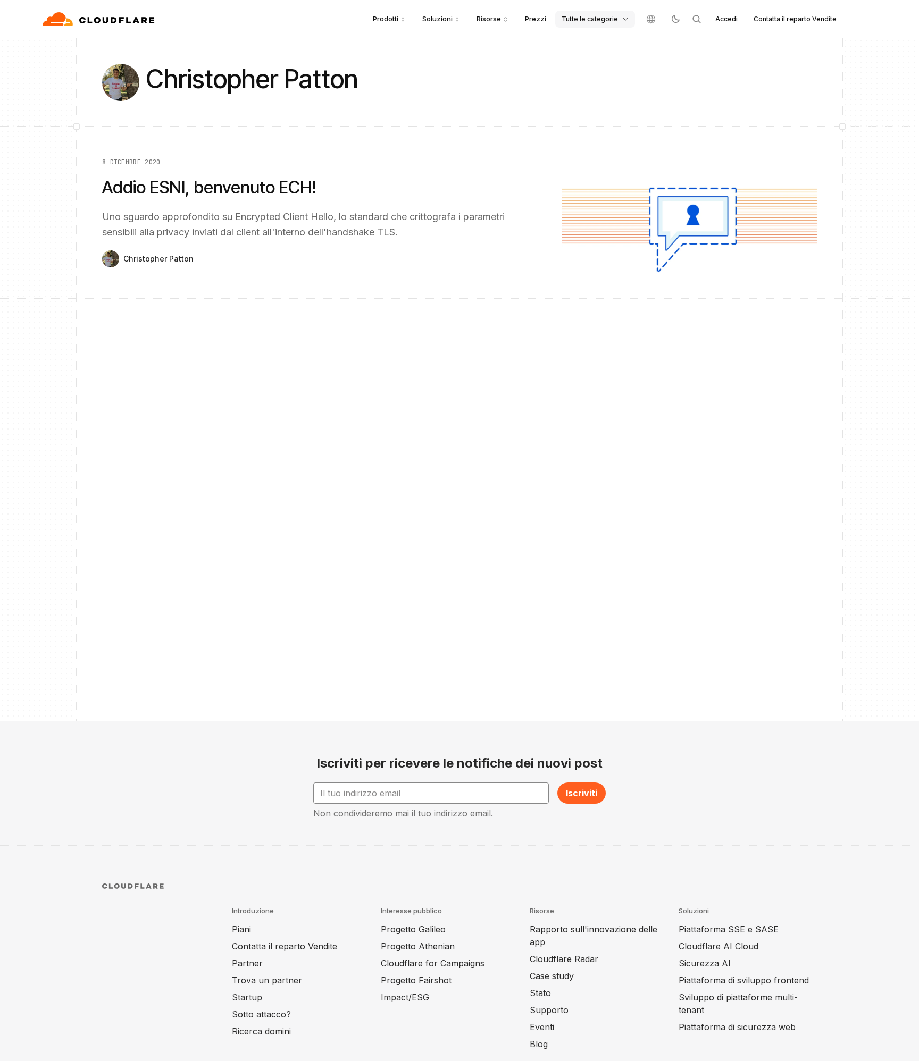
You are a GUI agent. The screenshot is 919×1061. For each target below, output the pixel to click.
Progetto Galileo (413, 929)
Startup (247, 997)
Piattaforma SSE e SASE (729, 929)
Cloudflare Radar (564, 959)
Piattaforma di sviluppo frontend (744, 980)
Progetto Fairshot (416, 980)
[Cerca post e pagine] (696, 19)
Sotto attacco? (261, 1014)
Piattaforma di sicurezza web (737, 1027)
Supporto (549, 1010)
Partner (247, 963)
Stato (540, 993)
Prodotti (385, 18)
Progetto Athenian (418, 946)
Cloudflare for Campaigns (432, 963)
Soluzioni (437, 18)
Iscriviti (581, 793)
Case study (552, 976)
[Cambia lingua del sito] (651, 19)
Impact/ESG (405, 997)
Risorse (489, 18)
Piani (241, 929)
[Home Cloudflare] (100, 19)
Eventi (542, 1027)
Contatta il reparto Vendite (795, 19)
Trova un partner (267, 980)
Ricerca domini (261, 1031)
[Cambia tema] (675, 19)
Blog (539, 1044)
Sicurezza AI (705, 963)
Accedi (726, 19)
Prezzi (535, 18)
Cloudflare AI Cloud (718, 946)
